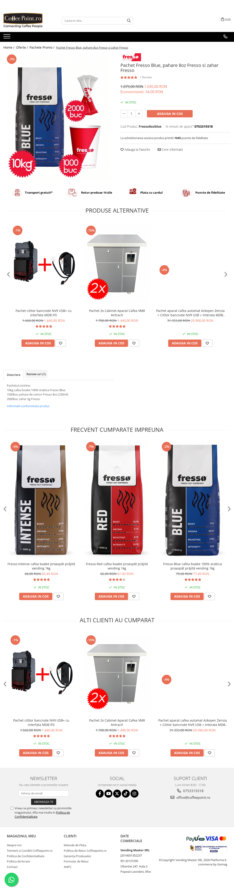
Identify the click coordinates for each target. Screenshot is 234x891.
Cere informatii (172, 149)
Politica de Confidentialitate (25, 856)
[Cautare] (129, 20)
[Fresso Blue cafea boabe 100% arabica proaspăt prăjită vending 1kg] (192, 500)
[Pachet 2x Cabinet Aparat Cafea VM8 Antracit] (117, 263)
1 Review (146, 77)
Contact (12, 867)
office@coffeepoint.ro (193, 797)
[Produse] (7, 37)
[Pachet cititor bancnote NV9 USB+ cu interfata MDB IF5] (43, 263)
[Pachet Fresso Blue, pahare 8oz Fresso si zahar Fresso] (58, 117)
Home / (9, 47)
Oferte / (22, 47)
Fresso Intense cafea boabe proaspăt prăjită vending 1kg (41, 566)
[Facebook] (100, 794)
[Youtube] (108, 794)
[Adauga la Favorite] (60, 343)
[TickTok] (126, 794)
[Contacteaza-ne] (225, 36)
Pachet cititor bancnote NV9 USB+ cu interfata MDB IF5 (44, 312)
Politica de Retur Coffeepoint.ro (85, 851)
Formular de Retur (76, 861)
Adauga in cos (170, 113)
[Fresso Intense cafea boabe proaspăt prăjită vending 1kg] (41, 500)
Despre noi (14, 845)
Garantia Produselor (77, 856)
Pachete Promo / (42, 47)
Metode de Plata (75, 845)
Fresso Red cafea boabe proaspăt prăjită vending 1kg (117, 566)
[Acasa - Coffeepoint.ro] (26, 21)
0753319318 (193, 790)
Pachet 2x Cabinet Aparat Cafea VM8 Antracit (117, 312)
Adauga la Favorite (137, 149)
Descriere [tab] (13, 375)
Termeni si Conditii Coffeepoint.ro (30, 851)
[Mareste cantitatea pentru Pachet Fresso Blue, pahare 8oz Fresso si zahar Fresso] (139, 113)
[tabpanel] (58, 117)
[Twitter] (117, 794)
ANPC (68, 867)
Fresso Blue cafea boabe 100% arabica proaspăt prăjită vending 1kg (192, 566)
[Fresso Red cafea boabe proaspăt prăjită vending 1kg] (117, 500)
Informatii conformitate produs (28, 406)
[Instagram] (134, 794)
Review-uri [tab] (36, 374)
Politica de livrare (18, 861)
